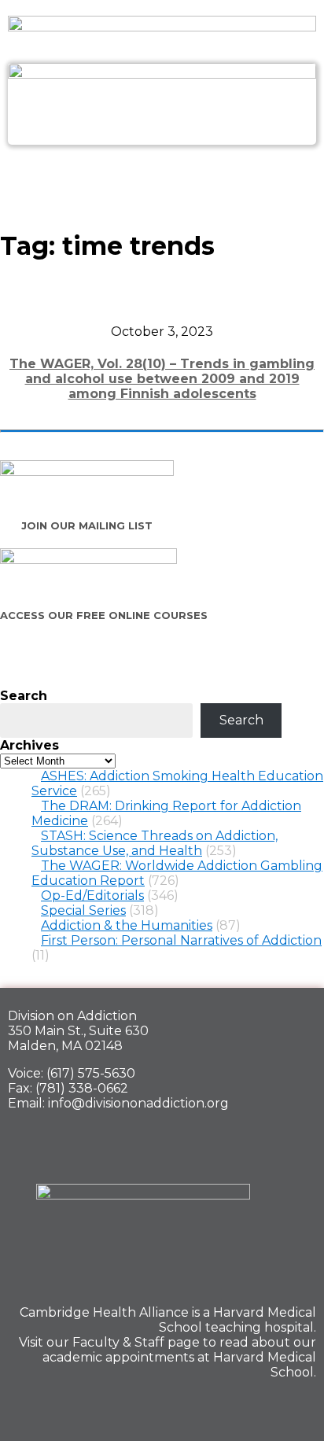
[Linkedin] (242, 1406)
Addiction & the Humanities (126, 925)
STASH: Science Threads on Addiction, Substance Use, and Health (154, 843)
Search (23, 695)
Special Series (83, 910)
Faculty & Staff (118, 1342)
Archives (29, 745)
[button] (162, 178)
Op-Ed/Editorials (92, 895)
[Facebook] (188, 1406)
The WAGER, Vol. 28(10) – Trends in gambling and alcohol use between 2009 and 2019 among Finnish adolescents (162, 378)
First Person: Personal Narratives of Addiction (181, 940)
